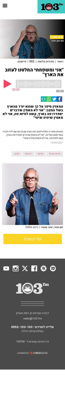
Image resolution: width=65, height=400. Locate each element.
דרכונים (28, 153)
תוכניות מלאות (46, 61)
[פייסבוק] (59, 99)
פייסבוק (22, 61)
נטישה (40, 153)
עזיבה (16, 153)
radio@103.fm (32, 318)
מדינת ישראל (54, 153)
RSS (32, 61)
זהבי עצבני (57, 37)
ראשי (60, 61)
